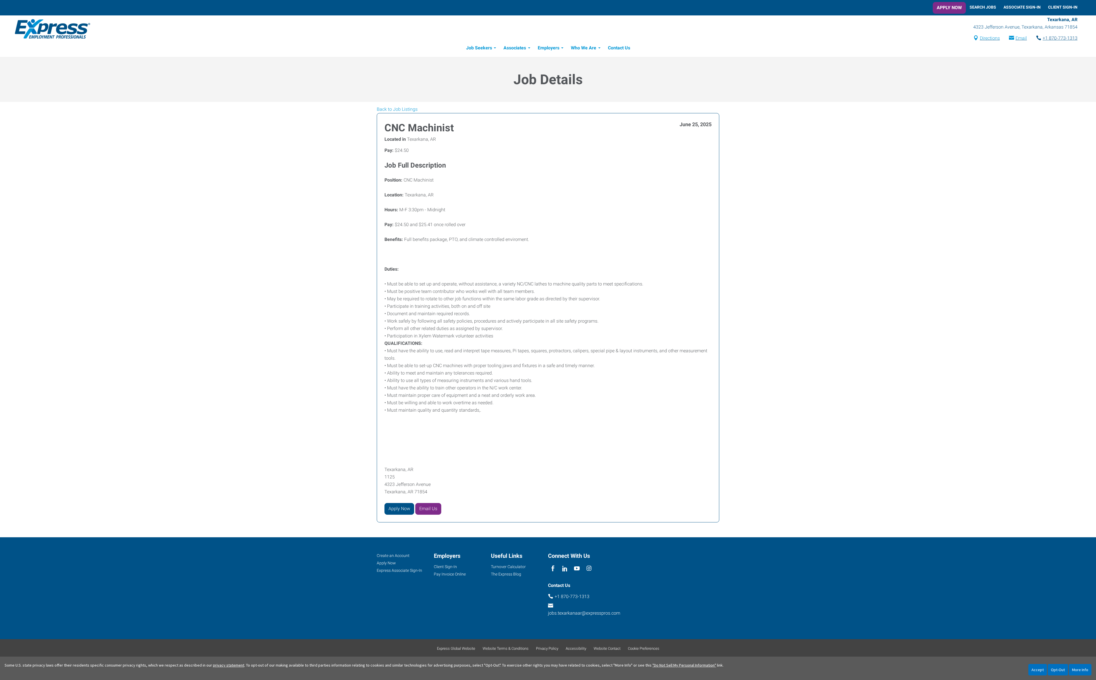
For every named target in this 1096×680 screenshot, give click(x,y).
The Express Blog (506, 574)
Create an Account (393, 555)
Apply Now (949, 7)
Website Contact (607, 648)
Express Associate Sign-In (399, 570)
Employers (548, 48)
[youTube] (577, 568)
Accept (1037, 669)
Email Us (428, 508)
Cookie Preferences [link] (643, 648)
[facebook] (552, 568)
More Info (1080, 669)
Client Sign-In (1062, 7)
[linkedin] (564, 568)
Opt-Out (1058, 669)
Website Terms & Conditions (506, 648)
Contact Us (619, 48)
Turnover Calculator (508, 566)
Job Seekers (479, 48)
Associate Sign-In (1022, 7)
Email (1021, 38)
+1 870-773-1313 (1060, 38)
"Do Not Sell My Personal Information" (684, 665)
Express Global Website (456, 648)
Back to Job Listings (397, 109)
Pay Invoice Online (450, 574)
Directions (990, 38)
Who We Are (583, 48)
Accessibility (576, 648)
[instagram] (589, 568)
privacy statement (228, 665)
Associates (514, 48)
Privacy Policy (547, 648)
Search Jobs (983, 7)
